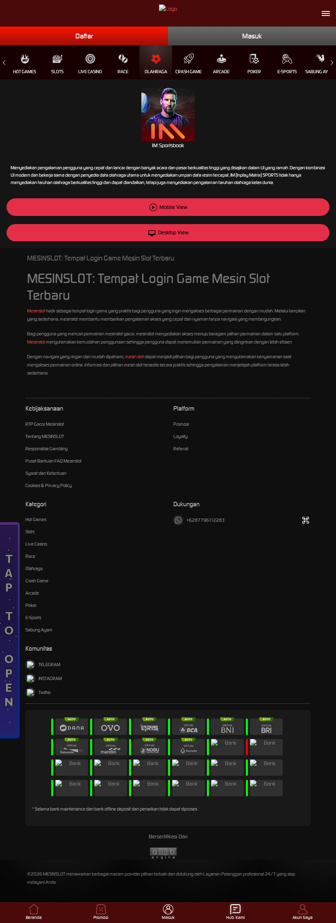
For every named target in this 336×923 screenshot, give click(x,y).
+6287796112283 (205, 520)
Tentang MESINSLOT (44, 436)
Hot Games (24, 71)
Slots (57, 71)
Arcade (221, 71)
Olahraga (156, 71)
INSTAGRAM (50, 678)
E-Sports (287, 71)
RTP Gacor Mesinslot (44, 424)
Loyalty (180, 436)
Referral (180, 448)
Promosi (181, 424)
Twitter (45, 692)
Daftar (84, 35)
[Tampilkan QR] (305, 520)
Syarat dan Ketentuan (45, 473)
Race (123, 71)
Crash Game (188, 71)
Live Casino (90, 71)
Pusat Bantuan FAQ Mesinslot (53, 461)
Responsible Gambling (46, 448)
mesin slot (134, 356)
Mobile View (173, 207)
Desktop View (173, 232)
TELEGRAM (49, 664)
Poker (254, 71)
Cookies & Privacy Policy (48, 485)
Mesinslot (36, 311)
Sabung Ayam (319, 71)
